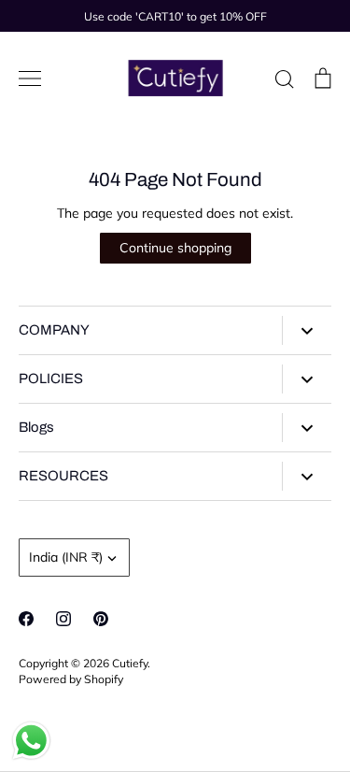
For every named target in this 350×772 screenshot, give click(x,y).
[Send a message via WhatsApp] (31, 741)
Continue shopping (175, 247)
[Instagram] (63, 618)
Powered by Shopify (71, 679)
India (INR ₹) (66, 557)
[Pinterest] (100, 618)
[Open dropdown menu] (306, 330)
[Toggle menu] (29, 78)
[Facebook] (26, 618)
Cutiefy (129, 663)
